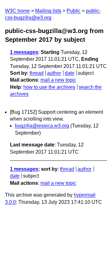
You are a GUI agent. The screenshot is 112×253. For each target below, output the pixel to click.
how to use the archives (49, 87)
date (69, 73)
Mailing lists (48, 10)
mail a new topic (58, 80)
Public (74, 10)
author (54, 73)
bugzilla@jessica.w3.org (42, 125)
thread (37, 73)
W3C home (17, 10)
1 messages (24, 52)
